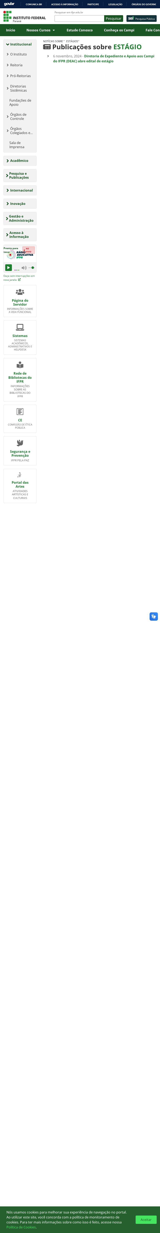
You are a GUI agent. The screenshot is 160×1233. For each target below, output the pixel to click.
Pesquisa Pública (145, 19)
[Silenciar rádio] (24, 267)
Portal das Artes (20, 484)
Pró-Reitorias (20, 76)
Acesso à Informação (19, 234)
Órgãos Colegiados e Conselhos (20, 131)
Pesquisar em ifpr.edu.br (69, 12)
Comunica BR (34, 4)
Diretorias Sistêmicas (18, 88)
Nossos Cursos (38, 30)
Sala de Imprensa (16, 145)
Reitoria (16, 65)
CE (20, 420)
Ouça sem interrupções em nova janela (19, 278)
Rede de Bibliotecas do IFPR (20, 377)
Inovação (17, 203)
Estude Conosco (80, 30)
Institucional (21, 44)
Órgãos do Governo (144, 4)
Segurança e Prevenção (20, 453)
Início (10, 30)
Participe (93, 4)
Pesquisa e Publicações (19, 175)
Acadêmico (19, 160)
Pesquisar (113, 18)
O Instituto (18, 54)
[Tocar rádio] (8, 267)
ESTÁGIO (127, 46)
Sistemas (20, 335)
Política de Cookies (21, 1227)
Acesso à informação (64, 4)
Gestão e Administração (21, 218)
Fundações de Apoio (20, 102)
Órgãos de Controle (18, 116)
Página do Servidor (20, 302)
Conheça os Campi (119, 30)
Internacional (21, 190)
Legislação (115, 4)
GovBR (9, 4)
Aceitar (146, 1219)
